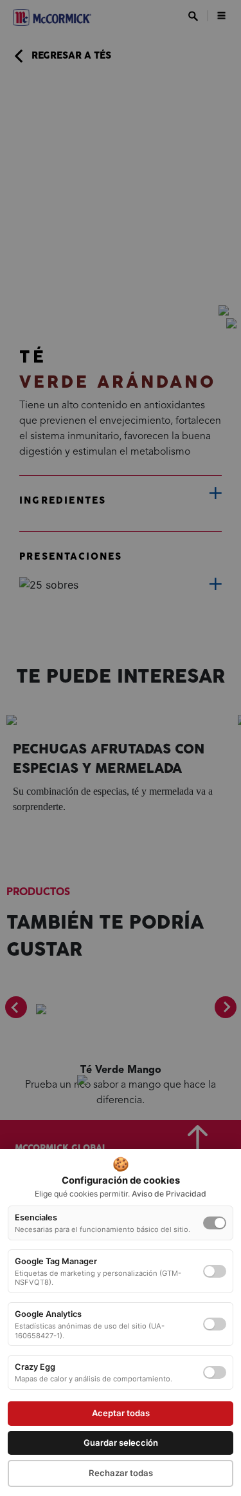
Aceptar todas (121, 1413)
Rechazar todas (121, 1473)
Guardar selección (121, 1442)
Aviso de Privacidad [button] (169, 1193)
